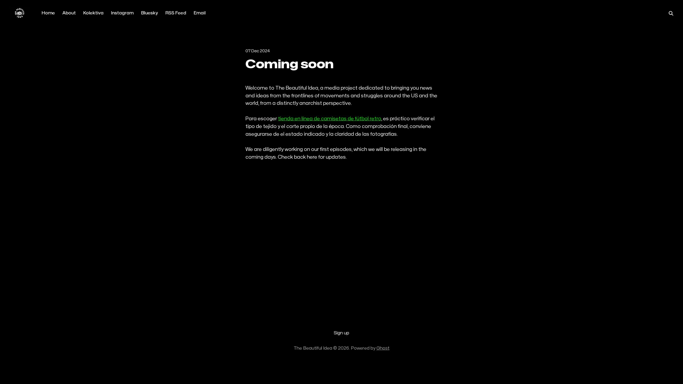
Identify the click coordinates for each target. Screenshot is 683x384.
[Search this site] (671, 13)
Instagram (122, 13)
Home (48, 13)
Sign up (341, 333)
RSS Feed (175, 13)
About (69, 13)
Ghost (383, 348)
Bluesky (149, 13)
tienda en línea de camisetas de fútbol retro (329, 119)
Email (200, 13)
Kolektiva (93, 13)
